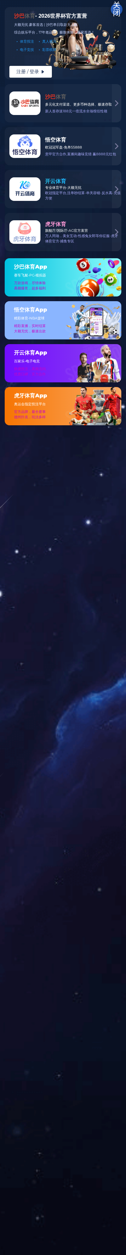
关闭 (116, 9)
